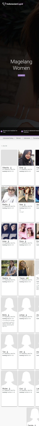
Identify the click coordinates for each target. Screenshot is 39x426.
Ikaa (21, 204)
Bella (4, 315)
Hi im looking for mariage (8, 320)
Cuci (21, 389)
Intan (4, 241)
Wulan (5, 389)
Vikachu (5, 168)
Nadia (4, 204)
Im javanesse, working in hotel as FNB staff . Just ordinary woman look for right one (8, 324)
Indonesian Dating (8, 138)
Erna (21, 168)
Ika (20, 210)
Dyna (21, 241)
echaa (21, 315)
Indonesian (27, 138)
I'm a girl (21, 212)
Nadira (5, 278)
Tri (37, 278)
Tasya (21, 278)
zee (20, 352)
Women (18, 138)
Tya (3, 352)
